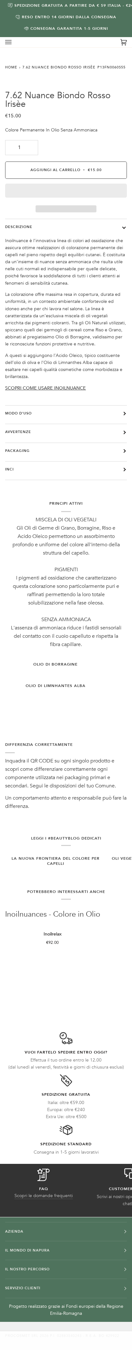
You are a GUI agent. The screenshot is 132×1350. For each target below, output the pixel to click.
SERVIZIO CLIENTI (22, 1288)
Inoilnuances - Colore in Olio (52, 914)
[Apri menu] (14, 42)
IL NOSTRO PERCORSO (27, 1269)
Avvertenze (18, 432)
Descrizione (18, 227)
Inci (9, 469)
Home (11, 67)
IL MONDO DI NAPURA (27, 1250)
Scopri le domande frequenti (43, 1196)
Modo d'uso (18, 413)
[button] (66, 192)
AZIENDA (14, 1231)
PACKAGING (17, 450)
